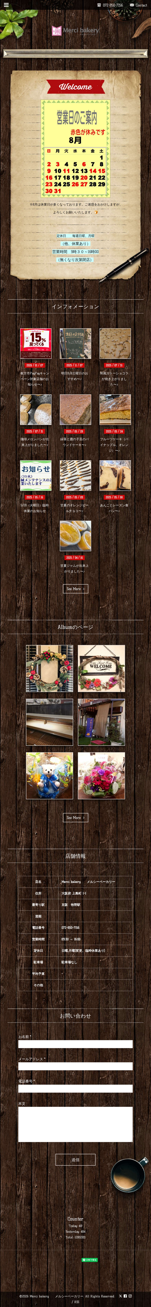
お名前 (24, 1037)
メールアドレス (31, 1059)
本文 (21, 1103)
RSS (76, 1302)
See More (75, 589)
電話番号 (26, 1081)
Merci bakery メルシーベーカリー (56, 1296)
